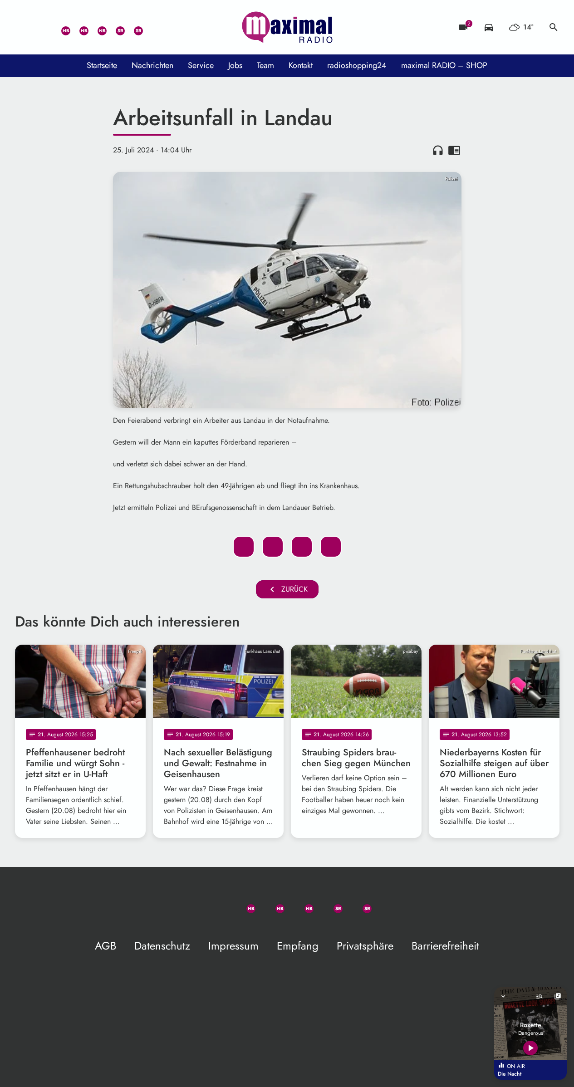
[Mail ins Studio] (24, 27)
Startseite (102, 65)
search (553, 27)
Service (201, 65)
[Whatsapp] (60, 27)
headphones (438, 150)
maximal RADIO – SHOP (444, 65)
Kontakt (301, 65)
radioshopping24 (357, 65)
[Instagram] (97, 27)
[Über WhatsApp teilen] (302, 547)
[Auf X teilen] (273, 547)
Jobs (235, 65)
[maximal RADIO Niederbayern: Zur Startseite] (287, 27)
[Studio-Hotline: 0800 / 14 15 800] (42, 27)
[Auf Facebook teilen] (244, 547)
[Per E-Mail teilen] (331, 547)
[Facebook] (78, 27)
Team (265, 65)
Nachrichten (152, 65)
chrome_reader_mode (454, 150)
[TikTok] (151, 27)
